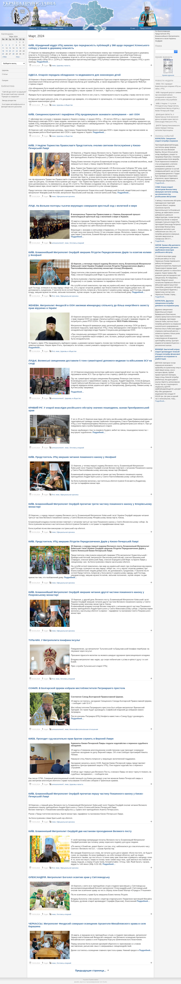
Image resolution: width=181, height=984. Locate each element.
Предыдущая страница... (90, 970)
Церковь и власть (63, 65)
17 (24, 48)
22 (17, 51)
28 (13, 54)
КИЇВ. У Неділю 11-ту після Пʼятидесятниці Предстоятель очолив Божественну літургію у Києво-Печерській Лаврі (167, 107)
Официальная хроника (66, 196)
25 (3, 54)
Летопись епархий (76, 243)
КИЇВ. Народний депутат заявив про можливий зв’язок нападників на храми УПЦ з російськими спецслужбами (168, 96)
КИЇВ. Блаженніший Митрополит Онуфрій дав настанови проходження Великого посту (80, 831)
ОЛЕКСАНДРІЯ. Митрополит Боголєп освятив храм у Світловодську (69, 877)
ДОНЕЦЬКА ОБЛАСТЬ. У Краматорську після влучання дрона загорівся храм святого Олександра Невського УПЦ (166, 118)
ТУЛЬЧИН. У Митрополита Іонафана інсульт (54, 640)
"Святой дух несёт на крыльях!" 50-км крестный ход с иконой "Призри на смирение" (14, 94)
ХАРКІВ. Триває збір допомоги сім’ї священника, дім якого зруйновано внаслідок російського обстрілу (167, 248)
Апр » (18, 57)
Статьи (5, 74)
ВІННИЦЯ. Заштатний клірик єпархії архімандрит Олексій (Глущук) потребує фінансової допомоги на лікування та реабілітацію (167, 354)
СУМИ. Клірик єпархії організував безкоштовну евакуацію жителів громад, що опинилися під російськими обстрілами (166, 192)
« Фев (4, 57)
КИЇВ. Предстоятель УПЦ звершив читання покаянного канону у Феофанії (72, 457)
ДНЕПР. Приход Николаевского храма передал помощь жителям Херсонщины (167, 127)
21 (13, 51)
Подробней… (43, 62)
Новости (33, 28)
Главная (44, 28)
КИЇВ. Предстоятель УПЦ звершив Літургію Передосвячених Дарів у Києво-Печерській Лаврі (83, 541)
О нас (132, 28)
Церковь (5, 70)
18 (3, 51)
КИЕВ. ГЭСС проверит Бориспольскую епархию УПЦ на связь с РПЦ (168, 86)
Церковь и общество (65, 105)
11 (3, 48)
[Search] (176, 51)
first (53, 296)
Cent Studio (103, 982)
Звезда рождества (9, 100)
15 (17, 48)
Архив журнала (168, 75)
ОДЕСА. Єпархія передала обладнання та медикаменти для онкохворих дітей (74, 75)
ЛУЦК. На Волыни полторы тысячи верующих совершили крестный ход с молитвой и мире (82, 205)
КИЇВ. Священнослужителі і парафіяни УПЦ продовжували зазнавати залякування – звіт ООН (84, 114)
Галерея (5, 80)
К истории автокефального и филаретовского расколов (13, 105)
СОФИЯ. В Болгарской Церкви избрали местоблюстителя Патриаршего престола (76, 688)
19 (7, 51)
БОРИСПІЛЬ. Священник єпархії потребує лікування (166, 139)
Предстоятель (145, 28)
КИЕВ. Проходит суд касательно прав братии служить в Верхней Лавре (71, 738)
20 (10, 51)
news (54, 65)
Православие (57, 28)
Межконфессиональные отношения (83, 729)
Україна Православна (29, 3)
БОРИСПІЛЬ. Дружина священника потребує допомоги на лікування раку (167, 303)
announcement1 (58, 243)
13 (10, 48)
